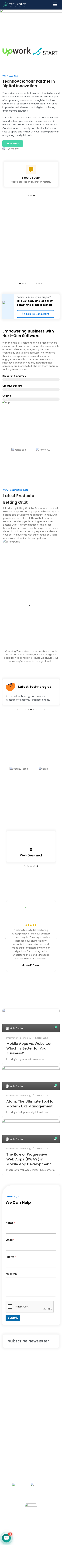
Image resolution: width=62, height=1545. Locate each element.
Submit (13, 1318)
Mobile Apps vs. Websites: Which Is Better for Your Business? (29, 1048)
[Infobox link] (31, 251)
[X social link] (23, 1523)
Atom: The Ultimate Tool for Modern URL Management (30, 1104)
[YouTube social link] (38, 1523)
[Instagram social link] (31, 1523)
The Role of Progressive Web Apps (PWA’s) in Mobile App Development (28, 1159)
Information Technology (18, 1037)
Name (10, 1222)
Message (11, 1273)
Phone (11, 1256)
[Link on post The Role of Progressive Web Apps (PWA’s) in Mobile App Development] (31, 1131)
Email (10, 1239)
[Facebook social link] (16, 1523)
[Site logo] (14, 4)
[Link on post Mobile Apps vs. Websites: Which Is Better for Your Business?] (31, 1020)
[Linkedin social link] (46, 1523)
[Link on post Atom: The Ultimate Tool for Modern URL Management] (31, 1078)
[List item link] (31, 1363)
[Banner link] (31, 22)
